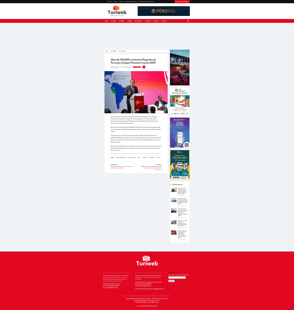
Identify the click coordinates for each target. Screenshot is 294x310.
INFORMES (121, 21)
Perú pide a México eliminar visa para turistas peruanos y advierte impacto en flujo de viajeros (182, 190)
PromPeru (152, 157)
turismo (158, 157)
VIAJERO (164, 21)
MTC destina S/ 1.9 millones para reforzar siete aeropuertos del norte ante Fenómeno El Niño (183, 201)
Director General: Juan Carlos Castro (146, 1)
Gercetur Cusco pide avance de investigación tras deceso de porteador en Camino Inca (182, 223)
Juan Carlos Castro (115, 67)
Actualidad (113, 51)
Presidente (144, 157)
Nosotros (110, 1)
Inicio (106, 21)
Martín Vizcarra (132, 157)
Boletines (115, 1)
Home (107, 51)
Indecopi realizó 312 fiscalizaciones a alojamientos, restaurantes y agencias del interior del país (182, 234)
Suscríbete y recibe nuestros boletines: (178, 275)
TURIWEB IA (148, 21)
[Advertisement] (147, 36)
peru (139, 157)
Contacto (121, 1)
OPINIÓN (129, 21)
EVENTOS (156, 21)
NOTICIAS (113, 21)
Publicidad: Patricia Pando (131, 1)
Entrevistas (138, 21)
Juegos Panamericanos (121, 157)
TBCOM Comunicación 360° (150, 306)
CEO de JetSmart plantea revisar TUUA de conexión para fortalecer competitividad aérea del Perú (183, 212)
